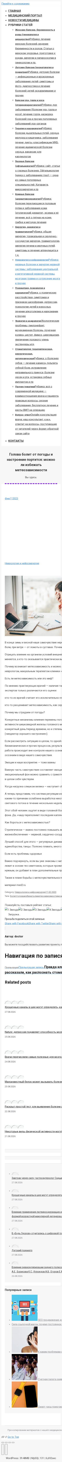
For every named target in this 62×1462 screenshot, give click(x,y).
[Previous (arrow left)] (2, 1449)
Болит (13, 896)
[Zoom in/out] (13, 1442)
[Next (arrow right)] (6, 1449)
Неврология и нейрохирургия (22, 563)
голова (20, 896)
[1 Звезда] (11, 909)
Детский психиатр (22, 1250)
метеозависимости (47, 896)
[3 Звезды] (40, 909)
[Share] (6, 1442)
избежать (29, 896)
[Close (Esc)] (2, 1442)
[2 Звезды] (25, 909)
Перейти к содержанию (15, 3)
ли (35, 896)
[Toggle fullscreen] (9, 1442)
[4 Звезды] (54, 909)
